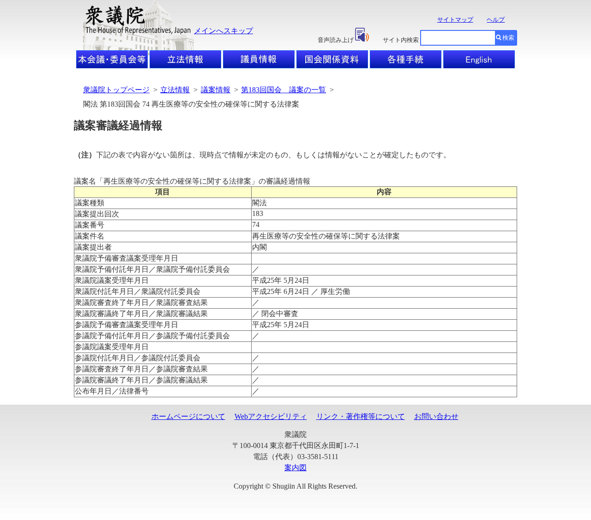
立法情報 (175, 90)
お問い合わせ (436, 416)
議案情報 (215, 90)
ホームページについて (188, 416)
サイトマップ (455, 19)
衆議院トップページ (116, 90)
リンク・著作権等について (360, 416)
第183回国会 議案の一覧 (283, 90)
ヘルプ (496, 19)
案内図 (295, 468)
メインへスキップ (223, 31)
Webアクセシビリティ (271, 416)
